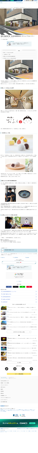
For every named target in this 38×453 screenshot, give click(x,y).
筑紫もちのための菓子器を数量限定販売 (9, 56)
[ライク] (37, 2)
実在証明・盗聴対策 (2, 410)
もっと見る (19, 362)
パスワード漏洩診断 (18, 409)
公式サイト (3, 257)
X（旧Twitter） (16, 257)
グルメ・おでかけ (10, 7)
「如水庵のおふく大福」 (7, 54)
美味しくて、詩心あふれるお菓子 (8, 52)
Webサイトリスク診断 (24, 409)
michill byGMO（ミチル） (4, 7)
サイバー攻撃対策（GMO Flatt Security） (25, 410)
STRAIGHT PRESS (5, 39)
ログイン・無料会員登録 (19, 373)
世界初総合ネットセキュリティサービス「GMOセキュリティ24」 (8, 409)
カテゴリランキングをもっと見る (19, 331)
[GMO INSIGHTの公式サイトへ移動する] (4, 405)
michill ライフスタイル (34, 309)
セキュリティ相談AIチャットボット (31, 409)
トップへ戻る (18, 281)
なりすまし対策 (32, 410)
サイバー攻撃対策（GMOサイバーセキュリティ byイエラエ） (13, 410)
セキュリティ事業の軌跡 (3, 411)
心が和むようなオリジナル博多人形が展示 (9, 58)
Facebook (27, 257)
